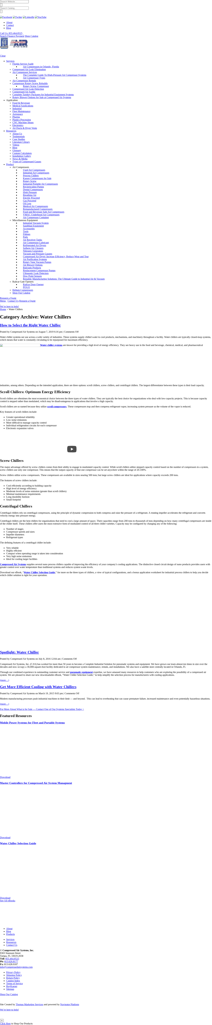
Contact (10, 25)
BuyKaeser (11, 986)
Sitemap (10, 989)
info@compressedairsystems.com (16, 967)
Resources (11, 942)
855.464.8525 (12, 958)
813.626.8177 (11, 961)
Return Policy (13, 978)
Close (3, 55)
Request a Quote (8, 298)
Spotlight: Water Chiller (19, 652)
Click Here (5, 1023)
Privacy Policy (13, 972)
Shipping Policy (14, 975)
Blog (8, 28)
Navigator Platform (69, 1004)
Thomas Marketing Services (29, 1004)
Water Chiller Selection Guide (39, 572)
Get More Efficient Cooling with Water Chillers (38, 687)
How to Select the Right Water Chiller (30, 325)
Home (3, 309)
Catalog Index (13, 980)
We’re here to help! (9, 306)
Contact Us (13, 301)
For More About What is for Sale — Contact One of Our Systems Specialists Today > (42, 709)
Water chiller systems (51, 345)
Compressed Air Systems (13, 564)
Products (10, 934)
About (9, 22)
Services (10, 939)
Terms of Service (14, 983)
